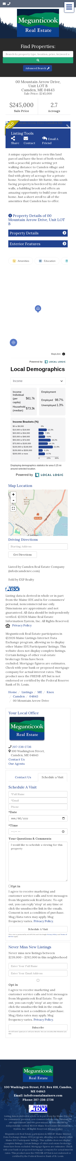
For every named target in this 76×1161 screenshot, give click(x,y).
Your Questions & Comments (29, 838)
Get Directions (22, 554)
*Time (13, 825)
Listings (27, 692)
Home (12, 692)
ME (39, 692)
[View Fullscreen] (13, 508)
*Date (12, 812)
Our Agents (16, 763)
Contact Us (16, 759)
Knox (50, 692)
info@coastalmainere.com (43, 1095)
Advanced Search (35, 68)
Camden (19, 696)
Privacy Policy (22, 625)
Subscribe (38, 1027)
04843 (33, 696)
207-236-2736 (21, 747)
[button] (38, 60)
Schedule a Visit (52, 777)
